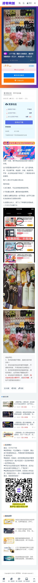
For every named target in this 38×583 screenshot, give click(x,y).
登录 (30, 3)
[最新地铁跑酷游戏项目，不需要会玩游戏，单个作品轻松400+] (9, 540)
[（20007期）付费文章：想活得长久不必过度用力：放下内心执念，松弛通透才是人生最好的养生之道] (8, 404)
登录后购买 (20, 75)
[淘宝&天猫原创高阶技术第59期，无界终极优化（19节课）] (9, 521)
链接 (21, 388)
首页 (12, 98)
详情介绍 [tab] (9, 93)
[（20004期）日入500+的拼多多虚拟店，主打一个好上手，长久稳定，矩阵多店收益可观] (8, 434)
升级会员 (20, 80)
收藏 (32, 66)
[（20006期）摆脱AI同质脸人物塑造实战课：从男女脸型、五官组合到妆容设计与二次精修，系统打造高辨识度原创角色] (8, 414)
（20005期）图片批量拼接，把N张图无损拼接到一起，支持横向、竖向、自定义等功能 (24, 424)
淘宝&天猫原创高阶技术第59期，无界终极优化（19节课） (24, 521)
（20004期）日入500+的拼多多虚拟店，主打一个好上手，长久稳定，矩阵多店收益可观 (24, 434)
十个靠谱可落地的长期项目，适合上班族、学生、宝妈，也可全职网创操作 (24, 531)
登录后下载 (19, 122)
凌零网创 (18, 573)
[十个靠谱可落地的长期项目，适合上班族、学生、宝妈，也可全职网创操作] (9, 530)
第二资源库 (19, 581)
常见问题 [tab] (18, 93)
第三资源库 (26, 581)
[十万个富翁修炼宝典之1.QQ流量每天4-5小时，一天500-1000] (9, 550)
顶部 (34, 581)
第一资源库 (19, 98)
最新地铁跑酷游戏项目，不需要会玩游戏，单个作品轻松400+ (24, 540)
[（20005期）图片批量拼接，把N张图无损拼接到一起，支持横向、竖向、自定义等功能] (8, 425)
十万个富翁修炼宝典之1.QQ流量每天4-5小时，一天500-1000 (24, 549)
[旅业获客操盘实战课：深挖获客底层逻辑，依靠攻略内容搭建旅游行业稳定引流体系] (9, 558)
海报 (14, 388)
